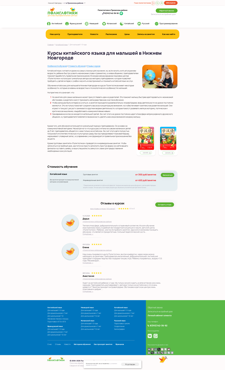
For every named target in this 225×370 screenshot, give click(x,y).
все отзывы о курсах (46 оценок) (112, 208)
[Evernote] (165, 349)
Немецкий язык (87, 307)
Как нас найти (168, 34)
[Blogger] (162, 349)
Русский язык (120, 321)
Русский (145, 23)
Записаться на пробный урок (160, 311)
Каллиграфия (119, 329)
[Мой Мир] (155, 349)
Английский (57, 23)
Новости (94, 34)
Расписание (111, 34)
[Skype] (168, 352)
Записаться (163, 14)
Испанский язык (87, 321)
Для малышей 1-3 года (55, 310)
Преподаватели (75, 34)
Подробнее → (88, 234)
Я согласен (130, 364)
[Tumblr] (159, 352)
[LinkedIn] (149, 352)
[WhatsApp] (165, 352)
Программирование (168, 23)
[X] (159, 349)
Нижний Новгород (55, 3)
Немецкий (93, 23)
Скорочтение (119, 326)
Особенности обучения (57, 66)
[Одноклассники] (152, 349)
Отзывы (58, 344)
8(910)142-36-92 (111, 13)
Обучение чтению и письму (57, 319)
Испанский (112, 23)
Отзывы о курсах (93, 66)
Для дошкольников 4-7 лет (57, 313)
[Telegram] (172, 352)
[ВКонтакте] (149, 349)
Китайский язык (121, 307)
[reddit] (168, 349)
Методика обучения (82, 344)
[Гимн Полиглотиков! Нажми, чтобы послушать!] (153, 3)
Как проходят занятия (103, 344)
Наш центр (55, 34)
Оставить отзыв (164, 204)
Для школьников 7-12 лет (56, 335)
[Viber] (162, 352)
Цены (127, 34)
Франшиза (171, 3)
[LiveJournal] (152, 352)
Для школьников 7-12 (55, 316)
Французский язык (55, 326)
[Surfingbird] (155, 352)
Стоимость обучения (77, 66)
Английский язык (54, 307)
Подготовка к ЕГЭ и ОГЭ (56, 321)
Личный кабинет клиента (159, 315)
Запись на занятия (146, 34)
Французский (76, 23)
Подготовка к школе (122, 323)
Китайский (129, 23)
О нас (49, 344)
